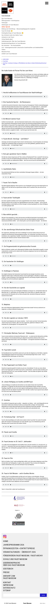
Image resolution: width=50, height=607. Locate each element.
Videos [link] (3, 49)
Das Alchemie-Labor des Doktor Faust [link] (12, 35)
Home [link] (5, 541)
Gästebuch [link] (8, 569)
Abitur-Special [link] (6, 27)
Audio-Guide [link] (6, 59)
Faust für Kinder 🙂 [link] (7, 31)
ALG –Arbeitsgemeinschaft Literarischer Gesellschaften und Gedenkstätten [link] (22, 47)
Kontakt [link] (7, 582)
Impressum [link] (8, 585)
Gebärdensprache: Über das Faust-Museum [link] (14, 564)
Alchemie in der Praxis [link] (8, 37)
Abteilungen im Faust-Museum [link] (10, 25)
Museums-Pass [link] (6, 51)
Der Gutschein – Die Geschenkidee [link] (11, 45)
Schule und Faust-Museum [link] (15, 559)
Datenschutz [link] (9, 588)
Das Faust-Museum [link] (7, 18)
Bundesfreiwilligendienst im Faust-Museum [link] (14, 43)
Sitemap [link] (7, 590)
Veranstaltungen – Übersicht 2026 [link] (19, 552)
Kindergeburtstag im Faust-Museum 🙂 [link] (12, 33)
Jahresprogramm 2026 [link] (13, 545)
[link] (7, 8)
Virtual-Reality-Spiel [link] (7, 39)
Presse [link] (6, 572)
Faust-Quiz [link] (5, 61)
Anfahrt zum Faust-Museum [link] (9, 577)
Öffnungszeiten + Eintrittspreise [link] (19, 548)
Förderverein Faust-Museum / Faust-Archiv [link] (23, 555)
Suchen (43, 595)
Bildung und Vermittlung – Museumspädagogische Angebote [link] (18, 29)
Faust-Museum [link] (12, 603)
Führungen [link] (4, 22)
